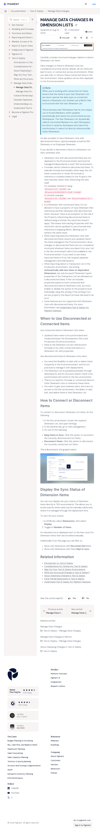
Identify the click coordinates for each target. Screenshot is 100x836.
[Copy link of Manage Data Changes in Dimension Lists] (76, 25)
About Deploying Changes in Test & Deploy (24, 70)
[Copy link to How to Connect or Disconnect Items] (54, 406)
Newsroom (55, 769)
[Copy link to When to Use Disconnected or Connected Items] (74, 324)
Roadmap (55, 745)
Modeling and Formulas (23, 29)
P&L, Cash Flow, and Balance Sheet (22, 745)
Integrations (56, 682)
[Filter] (32, 19)
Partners (54, 764)
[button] (18, 19)
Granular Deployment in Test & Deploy (24, 99)
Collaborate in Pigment (22, 50)
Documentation (18, 11)
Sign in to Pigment (83, 825)
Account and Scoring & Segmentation (24, 765)
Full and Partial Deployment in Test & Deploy (24, 95)
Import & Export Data (22, 45)
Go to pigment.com (82, 820)
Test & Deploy (37, 11)
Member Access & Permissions (23, 41)
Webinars (55, 741)
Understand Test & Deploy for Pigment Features (24, 108)
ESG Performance (15, 778)
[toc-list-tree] (75, 38)
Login (94, 4)
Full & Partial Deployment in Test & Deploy (64, 578)
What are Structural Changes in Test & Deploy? (24, 79)
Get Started (17, 25)
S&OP (10, 770)
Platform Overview (59, 674)
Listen (90, 32)
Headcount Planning (16, 749)
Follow (65, 38)
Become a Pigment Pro (22, 112)
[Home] (11, 4)
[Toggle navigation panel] (36, 22)
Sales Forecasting (15, 753)
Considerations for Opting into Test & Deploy (24, 66)
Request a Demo (58, 686)
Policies (54, 773)
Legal (14, 116)
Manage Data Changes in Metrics (25, 91)
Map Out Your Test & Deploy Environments (24, 74)
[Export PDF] (87, 38)
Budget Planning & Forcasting (20, 741)
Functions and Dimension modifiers (23, 33)
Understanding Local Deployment (24, 104)
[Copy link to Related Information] (78, 557)
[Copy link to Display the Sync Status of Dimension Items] (73, 495)
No (87, 598)
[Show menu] (86, 4)
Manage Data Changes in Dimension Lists (25, 87)
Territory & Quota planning (19, 761)
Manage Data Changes (58, 11)
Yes (74, 598)
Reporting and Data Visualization (23, 37)
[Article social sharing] (81, 38)
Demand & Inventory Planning (20, 774)
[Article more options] (92, 38)
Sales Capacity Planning (18, 757)
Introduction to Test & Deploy (24, 62)
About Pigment (57, 756)
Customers (55, 760)
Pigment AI (17, 54)
